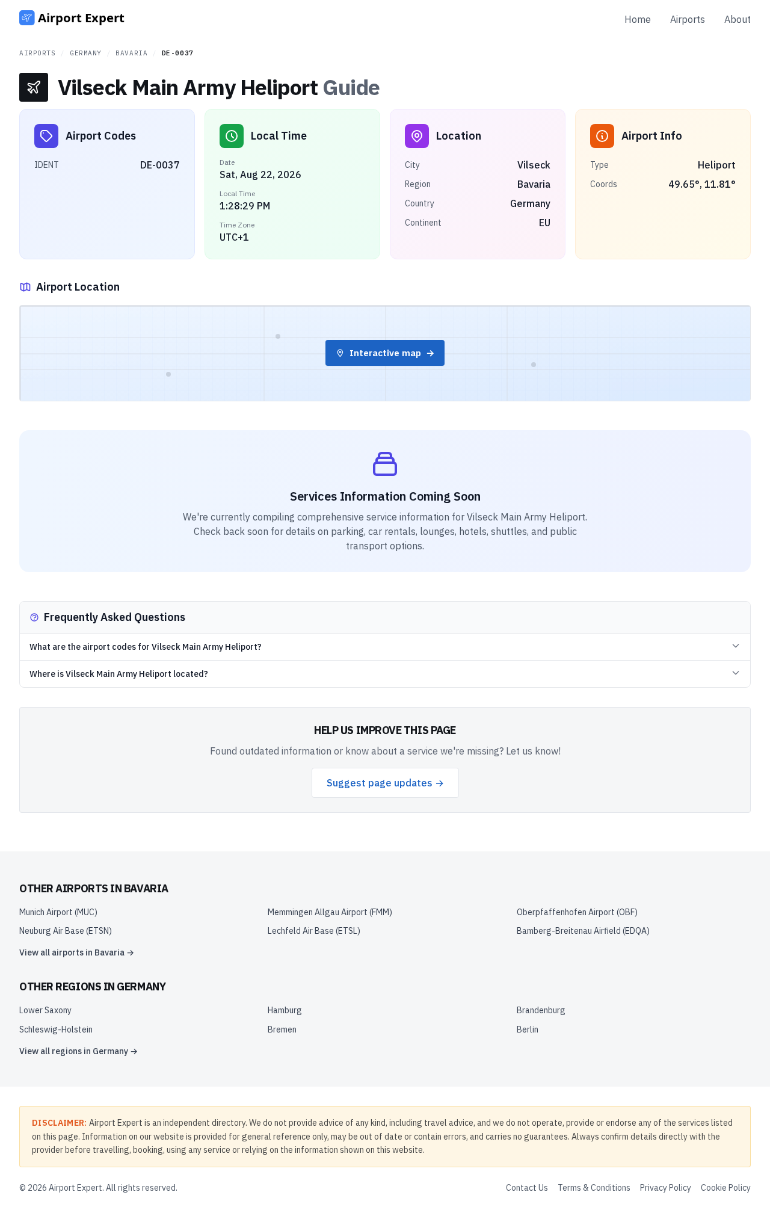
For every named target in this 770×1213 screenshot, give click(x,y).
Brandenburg (541, 1010)
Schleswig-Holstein (56, 1029)
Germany (86, 53)
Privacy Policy (665, 1187)
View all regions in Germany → (78, 1051)
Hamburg (285, 1010)
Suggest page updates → (385, 783)
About (737, 19)
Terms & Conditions (594, 1187)
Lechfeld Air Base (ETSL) (314, 930)
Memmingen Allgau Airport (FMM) (330, 912)
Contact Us (527, 1187)
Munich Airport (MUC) (58, 912)
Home (637, 19)
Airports (687, 19)
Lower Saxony (45, 1010)
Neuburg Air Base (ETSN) (65, 930)
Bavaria (131, 53)
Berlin (527, 1029)
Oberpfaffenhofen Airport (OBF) (577, 912)
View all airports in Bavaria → (76, 952)
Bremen (282, 1029)
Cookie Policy (726, 1187)
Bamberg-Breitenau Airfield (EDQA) (583, 930)
